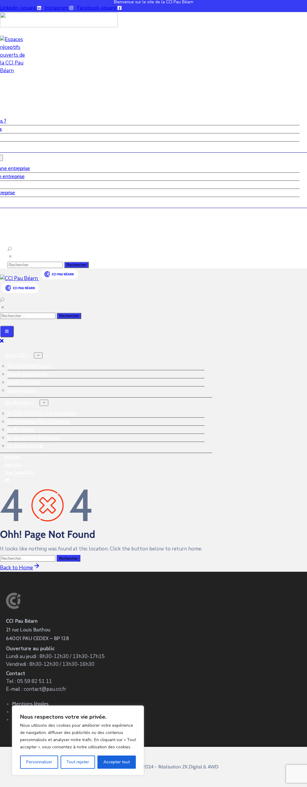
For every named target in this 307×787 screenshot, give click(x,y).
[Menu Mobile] (7, 331)
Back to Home (16, 567)
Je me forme (20, 429)
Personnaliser (39, 762)
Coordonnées (21, 390)
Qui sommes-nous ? (30, 366)
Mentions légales (30, 704)
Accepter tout (116, 762)
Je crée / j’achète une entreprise (41, 413)
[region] (78, 740)
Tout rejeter (77, 762)
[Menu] (38, 355)
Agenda (12, 464)
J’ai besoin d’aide (25, 446)
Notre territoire (23, 382)
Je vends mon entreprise (33, 437)
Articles (12, 457)
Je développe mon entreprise (38, 421)
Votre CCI (14, 355)
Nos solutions (19, 472)
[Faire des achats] (7, 480)
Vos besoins (17, 402)
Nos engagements (27, 374)
